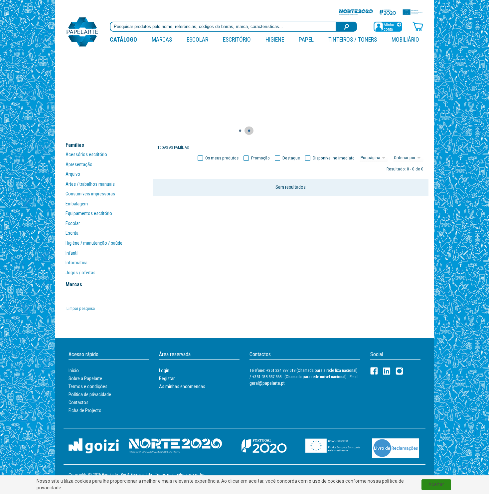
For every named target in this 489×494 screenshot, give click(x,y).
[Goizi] (94, 445)
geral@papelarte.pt (267, 383)
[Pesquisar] (346, 27)
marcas (162, 39)
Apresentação (79, 164)
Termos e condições (88, 386)
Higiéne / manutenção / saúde (94, 243)
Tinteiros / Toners (352, 39)
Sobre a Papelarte (85, 378)
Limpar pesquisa (81, 308)
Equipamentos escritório (89, 213)
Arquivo (73, 174)
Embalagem (77, 203)
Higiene (274, 39)
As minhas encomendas (182, 386)
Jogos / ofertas (80, 272)
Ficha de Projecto (85, 410)
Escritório (237, 39)
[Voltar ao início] (82, 31)
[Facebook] (374, 371)
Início (74, 370)
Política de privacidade (90, 394)
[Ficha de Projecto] (380, 11)
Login (164, 370)
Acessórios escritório (86, 154)
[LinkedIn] (387, 371)
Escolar (197, 39)
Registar (167, 378)
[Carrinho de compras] (417, 26)
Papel (306, 39)
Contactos (78, 402)
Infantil (72, 253)
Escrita (72, 233)
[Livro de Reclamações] (395, 447)
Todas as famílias (173, 147)
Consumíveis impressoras (90, 193)
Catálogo (123, 39)
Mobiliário (405, 39)
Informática (76, 262)
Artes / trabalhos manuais (90, 184)
